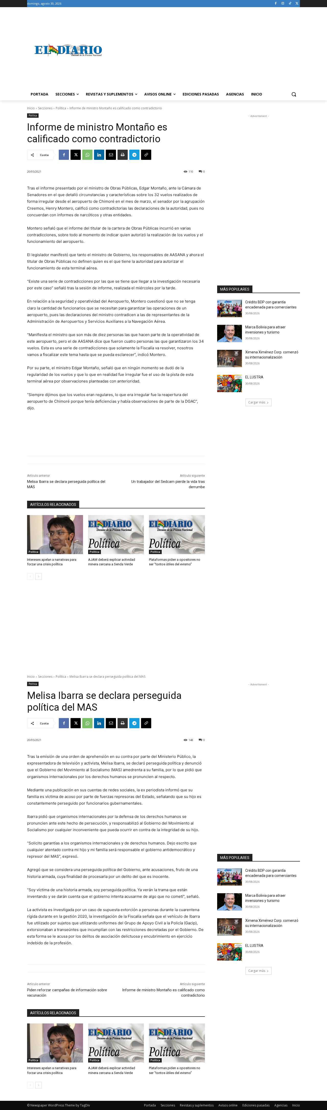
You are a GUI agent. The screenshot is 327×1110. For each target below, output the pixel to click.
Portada (150, 1105)
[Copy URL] (146, 155)
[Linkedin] (99, 155)
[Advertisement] (204, 50)
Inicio (31, 108)
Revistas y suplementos (197, 1105)
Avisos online (228, 1105)
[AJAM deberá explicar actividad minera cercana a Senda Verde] (116, 534)
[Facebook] (276, 4)
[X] (297, 4)
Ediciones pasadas (256, 1105)
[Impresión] (123, 155)
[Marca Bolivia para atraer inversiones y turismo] (229, 333)
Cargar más (256, 402)
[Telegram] (134, 155)
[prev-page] (30, 576)
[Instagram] (283, 4)
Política (61, 108)
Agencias (280, 1105)
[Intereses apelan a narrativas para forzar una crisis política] (55, 534)
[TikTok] (290, 4)
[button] (294, 94)
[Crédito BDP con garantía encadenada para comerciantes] (229, 308)
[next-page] (38, 576)
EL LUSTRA (254, 377)
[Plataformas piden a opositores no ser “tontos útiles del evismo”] (177, 534)
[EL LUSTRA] (229, 383)
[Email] (111, 155)
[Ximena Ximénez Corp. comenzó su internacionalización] (229, 358)
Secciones (45, 108)
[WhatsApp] (87, 155)
